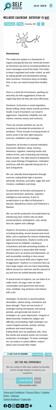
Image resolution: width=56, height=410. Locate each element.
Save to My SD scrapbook (18, 354)
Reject (37, 380)
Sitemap (15, 396)
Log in (36, 6)
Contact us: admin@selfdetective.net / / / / (26, 389)
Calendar (10, 24)
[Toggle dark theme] (51, 406)
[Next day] (42, 24)
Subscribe (26, 399)
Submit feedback (11, 399)
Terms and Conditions (13, 392)
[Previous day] (38, 24)
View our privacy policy (28, 385)
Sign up (43, 6)
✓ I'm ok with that (24, 380)
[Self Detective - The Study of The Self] (12, 6)
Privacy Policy (33, 392)
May (47, 17)
